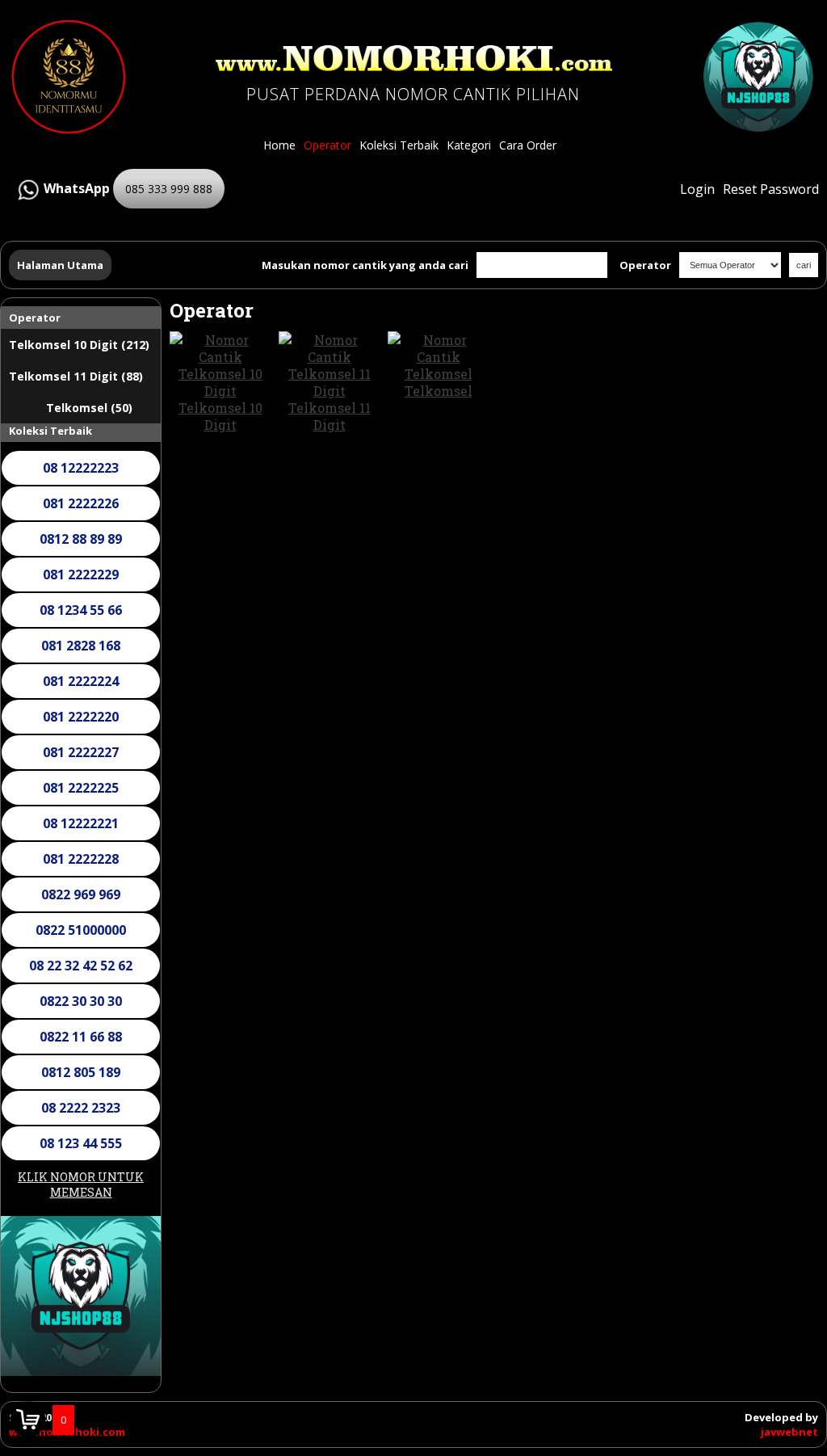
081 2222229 (81, 574)
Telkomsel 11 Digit (329, 416)
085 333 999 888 (168, 188)
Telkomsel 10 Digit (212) (79, 344)
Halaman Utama (60, 265)
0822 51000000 (81, 930)
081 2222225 (81, 788)
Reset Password (771, 189)
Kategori (469, 145)
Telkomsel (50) (89, 407)
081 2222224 (81, 681)
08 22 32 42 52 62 (80, 965)
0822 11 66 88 (81, 1037)
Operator (327, 145)
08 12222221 (81, 823)
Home (279, 145)
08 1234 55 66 (81, 610)
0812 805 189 (80, 1072)
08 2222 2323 (80, 1108)
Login (697, 189)
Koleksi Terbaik (399, 145)
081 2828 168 (80, 645)
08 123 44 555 (81, 1143)
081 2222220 (81, 717)
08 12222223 (81, 468)
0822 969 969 (80, 894)
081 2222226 (81, 503)
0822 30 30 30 (81, 1001)
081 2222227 (81, 752)
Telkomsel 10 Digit (220, 416)
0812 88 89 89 (81, 539)
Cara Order (527, 145)
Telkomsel (438, 390)
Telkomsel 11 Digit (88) (76, 376)
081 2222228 (81, 859)
